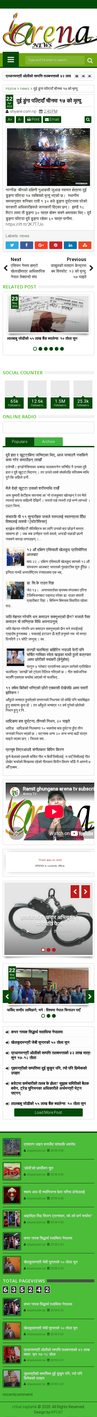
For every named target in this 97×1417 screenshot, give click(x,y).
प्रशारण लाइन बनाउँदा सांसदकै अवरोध (49, 1144)
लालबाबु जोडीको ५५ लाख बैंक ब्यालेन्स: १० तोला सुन (42, 338)
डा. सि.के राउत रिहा (40, 583)
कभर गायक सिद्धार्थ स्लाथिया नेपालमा (37, 1031)
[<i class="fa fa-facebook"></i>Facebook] (36, 4)
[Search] (90, 60)
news (24, 235)
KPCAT (57, 1412)
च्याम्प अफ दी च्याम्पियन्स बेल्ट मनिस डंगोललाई (54, 1191)
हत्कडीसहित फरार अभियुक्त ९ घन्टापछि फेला (50, 920)
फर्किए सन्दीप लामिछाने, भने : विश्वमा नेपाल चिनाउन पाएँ (43, 1009)
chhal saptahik (24, 1407)
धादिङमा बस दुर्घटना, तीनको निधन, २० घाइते (38, 721)
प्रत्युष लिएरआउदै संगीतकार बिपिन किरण (35, 749)
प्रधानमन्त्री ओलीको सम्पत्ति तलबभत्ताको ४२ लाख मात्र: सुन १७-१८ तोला (51, 1055)
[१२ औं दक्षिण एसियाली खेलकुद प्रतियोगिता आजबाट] (15, 557)
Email (54, 119)
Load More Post (48, 1112)
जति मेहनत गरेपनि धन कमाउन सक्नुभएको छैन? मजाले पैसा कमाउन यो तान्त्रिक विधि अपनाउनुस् (48, 619)
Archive (48, 442)
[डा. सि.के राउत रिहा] (15, 590)
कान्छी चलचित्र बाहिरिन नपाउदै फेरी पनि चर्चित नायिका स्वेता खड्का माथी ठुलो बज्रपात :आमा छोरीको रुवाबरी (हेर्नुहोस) (59, 654)
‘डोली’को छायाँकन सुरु (38, 1167)
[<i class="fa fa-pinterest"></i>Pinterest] (61, 4)
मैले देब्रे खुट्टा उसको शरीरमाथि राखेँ (32, 488)
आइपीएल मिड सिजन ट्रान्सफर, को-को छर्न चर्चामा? (58, 1215)
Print (35, 119)
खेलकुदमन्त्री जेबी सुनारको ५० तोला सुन (40, 1042)
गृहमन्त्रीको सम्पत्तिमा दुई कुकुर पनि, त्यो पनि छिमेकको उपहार (49, 1070)
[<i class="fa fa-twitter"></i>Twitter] (44, 4)
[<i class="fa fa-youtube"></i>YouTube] (53, 4)
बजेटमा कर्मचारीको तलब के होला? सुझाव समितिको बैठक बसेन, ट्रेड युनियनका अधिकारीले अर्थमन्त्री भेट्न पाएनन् (50, 1088)
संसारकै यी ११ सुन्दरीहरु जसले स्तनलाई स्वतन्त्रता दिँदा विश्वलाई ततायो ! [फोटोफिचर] (46, 519)
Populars (19, 442)
